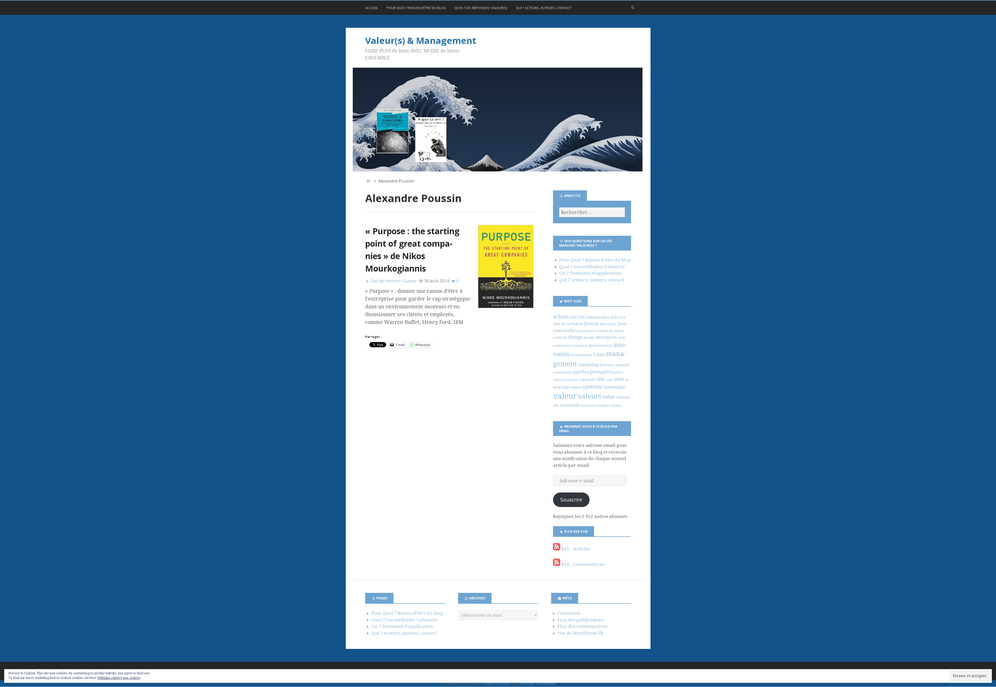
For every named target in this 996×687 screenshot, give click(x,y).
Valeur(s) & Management (420, 40)
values (622, 397)
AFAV (614, 317)
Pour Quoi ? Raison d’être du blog (416, 7)
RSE (601, 379)
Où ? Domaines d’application (590, 273)
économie (570, 405)
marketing (588, 364)
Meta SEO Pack (498, 683)
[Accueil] (368, 181)
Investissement (581, 355)
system (576, 387)
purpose (571, 379)
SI (627, 379)
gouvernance (600, 345)
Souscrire (571, 499)
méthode (622, 365)
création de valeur (609, 331)
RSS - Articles (575, 548)
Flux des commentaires (582, 626)
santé (609, 379)
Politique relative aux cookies (119, 678)
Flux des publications (580, 619)
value (608, 397)
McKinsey (606, 365)
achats (561, 317)
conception (585, 331)
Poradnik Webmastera (538, 683)
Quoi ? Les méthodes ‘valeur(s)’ (480, 7)
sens (619, 379)
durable (589, 337)
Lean (599, 354)
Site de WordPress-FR (580, 633)
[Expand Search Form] (633, 7)
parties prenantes (593, 371)
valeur (565, 396)
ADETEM (577, 317)
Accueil (371, 7)
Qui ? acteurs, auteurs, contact (543, 7)
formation (579, 346)
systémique (615, 387)
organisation (562, 372)
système (593, 387)
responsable (587, 379)
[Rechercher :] (592, 212)
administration (597, 317)
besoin (591, 323)
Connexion (568, 613)
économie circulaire (595, 405)
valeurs (589, 396)
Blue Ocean (608, 324)
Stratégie (561, 387)
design (575, 337)
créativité (560, 337)
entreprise (606, 337)
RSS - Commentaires (582, 564)
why (556, 405)
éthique (616, 405)
